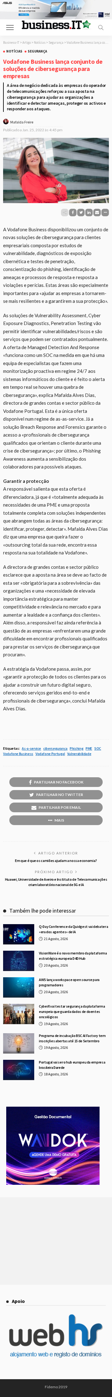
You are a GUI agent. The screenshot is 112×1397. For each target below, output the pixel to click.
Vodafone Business (18, 753)
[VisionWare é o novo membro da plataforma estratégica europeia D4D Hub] (18, 961)
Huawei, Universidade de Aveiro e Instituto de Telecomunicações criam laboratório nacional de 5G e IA (56, 882)
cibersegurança (55, 748)
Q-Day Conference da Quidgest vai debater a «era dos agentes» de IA (73, 929)
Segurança (37, 51)
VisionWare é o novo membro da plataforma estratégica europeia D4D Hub (73, 956)
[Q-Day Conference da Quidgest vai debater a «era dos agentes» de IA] (18, 934)
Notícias (14, 51)
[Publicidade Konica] (53, 1145)
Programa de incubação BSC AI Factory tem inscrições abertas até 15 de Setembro (72, 1038)
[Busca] (101, 27)
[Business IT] (56, 24)
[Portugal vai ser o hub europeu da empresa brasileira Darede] (18, 1070)
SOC (97, 748)
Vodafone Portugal (50, 753)
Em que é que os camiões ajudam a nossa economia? (56, 860)
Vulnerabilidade (79, 753)
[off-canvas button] (10, 27)
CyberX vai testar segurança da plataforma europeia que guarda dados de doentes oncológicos (72, 1011)
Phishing (76, 748)
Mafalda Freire (21, 122)
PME (89, 748)
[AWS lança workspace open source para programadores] (18, 987)
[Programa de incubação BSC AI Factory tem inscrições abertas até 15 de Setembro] (18, 1043)
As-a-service (31, 748)
